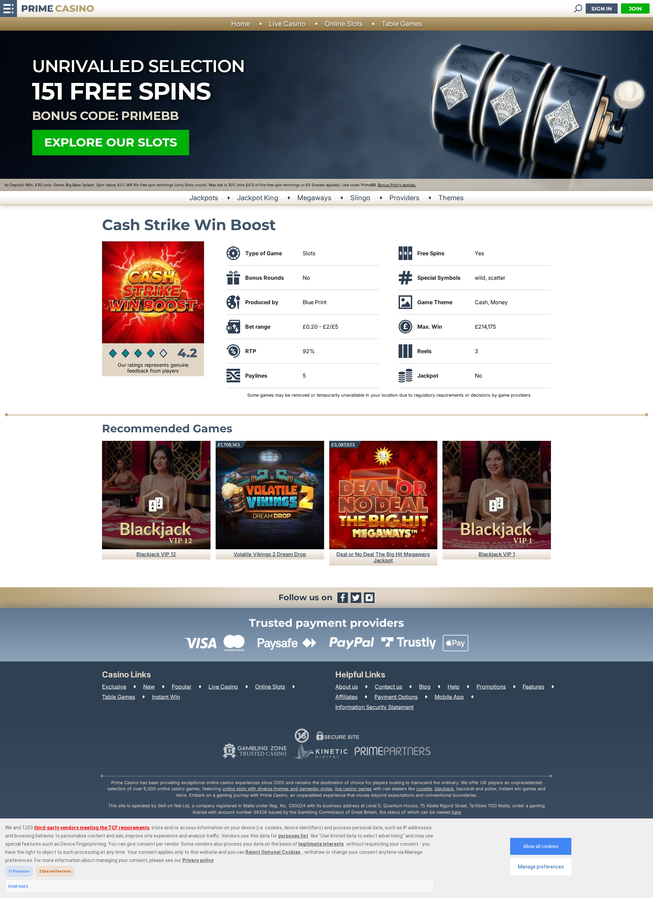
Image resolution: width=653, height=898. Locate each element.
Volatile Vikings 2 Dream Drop (270, 554)
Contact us (388, 686)
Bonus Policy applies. (397, 185)
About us (346, 686)
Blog (425, 686)
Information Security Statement (374, 707)
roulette (424, 788)
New (149, 686)
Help (453, 686)
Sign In (601, 8)
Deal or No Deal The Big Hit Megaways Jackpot (383, 557)
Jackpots (203, 198)
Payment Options (396, 696)
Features (533, 686)
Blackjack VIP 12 (156, 554)
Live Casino (287, 24)
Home (240, 24)
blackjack (444, 788)
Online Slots (344, 24)
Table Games (402, 24)
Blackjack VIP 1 (497, 554)
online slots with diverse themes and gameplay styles (277, 788)
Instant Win (166, 696)
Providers (404, 198)
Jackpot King (257, 198)
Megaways (314, 198)
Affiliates (346, 696)
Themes (451, 198)
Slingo (360, 198)
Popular (181, 686)
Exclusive (114, 686)
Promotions (491, 686)
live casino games (353, 788)
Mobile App (449, 696)
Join (635, 8)
